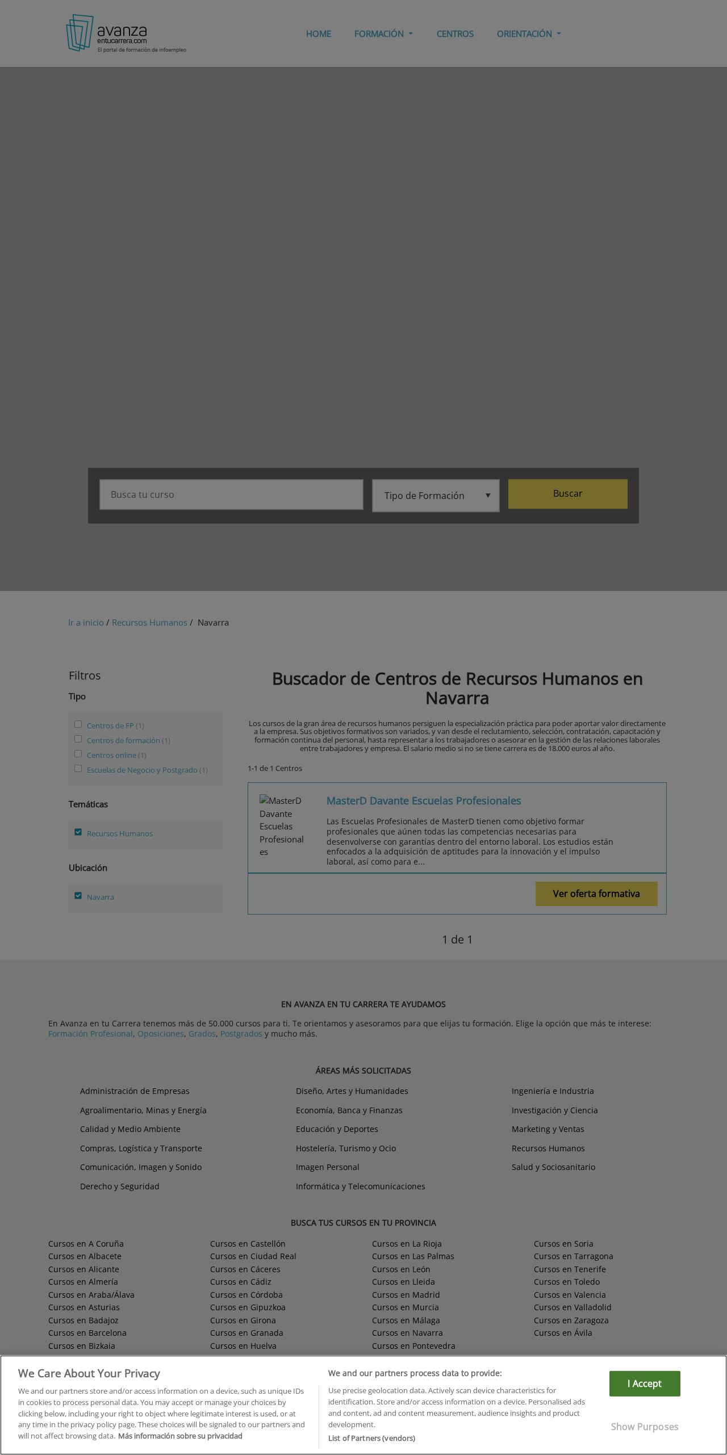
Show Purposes (645, 1426)
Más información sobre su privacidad (180, 1436)
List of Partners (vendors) (371, 1437)
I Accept (645, 1383)
